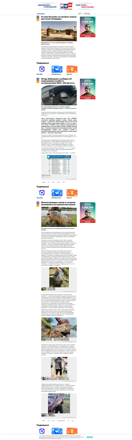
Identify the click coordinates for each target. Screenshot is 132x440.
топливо (58, 182)
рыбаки (53, 420)
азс (48, 182)
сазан (73, 420)
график (63, 182)
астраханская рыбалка (61, 420)
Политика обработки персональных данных (70, 438)
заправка (43, 182)
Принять (90, 437)
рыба (48, 420)
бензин (53, 182)
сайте (74, 141)
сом (68, 420)
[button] (75, 165)
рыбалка (43, 420)
